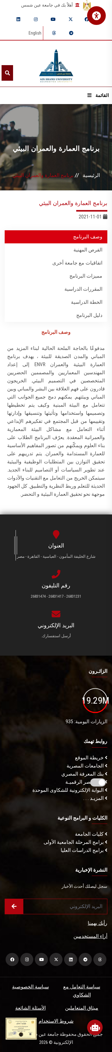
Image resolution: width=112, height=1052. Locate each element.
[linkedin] (18, 19)
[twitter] (70, 19)
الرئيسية (91, 175)
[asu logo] (56, 64)
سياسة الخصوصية (30, 987)
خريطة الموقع (90, 758)
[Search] (7, 73)
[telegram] (71, 33)
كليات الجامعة (90, 834)
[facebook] (87, 19)
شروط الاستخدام (56, 1021)
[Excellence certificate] (21, 1028)
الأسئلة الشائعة (30, 1008)
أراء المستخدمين (90, 936)
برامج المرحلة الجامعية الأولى (74, 842)
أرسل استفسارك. (56, 636)
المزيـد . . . (94, 798)
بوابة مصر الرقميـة (85, 782)
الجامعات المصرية (86, 766)
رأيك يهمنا (97, 923)
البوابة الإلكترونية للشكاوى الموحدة (68, 790)
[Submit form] (14, 906)
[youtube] (53, 19)
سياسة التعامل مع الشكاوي (81, 991)
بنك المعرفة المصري (83, 774)
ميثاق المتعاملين (81, 1008)
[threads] (54, 33)
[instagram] (36, 19)
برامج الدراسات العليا (83, 850)
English (35, 33)
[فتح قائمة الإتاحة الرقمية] (96, 15)
